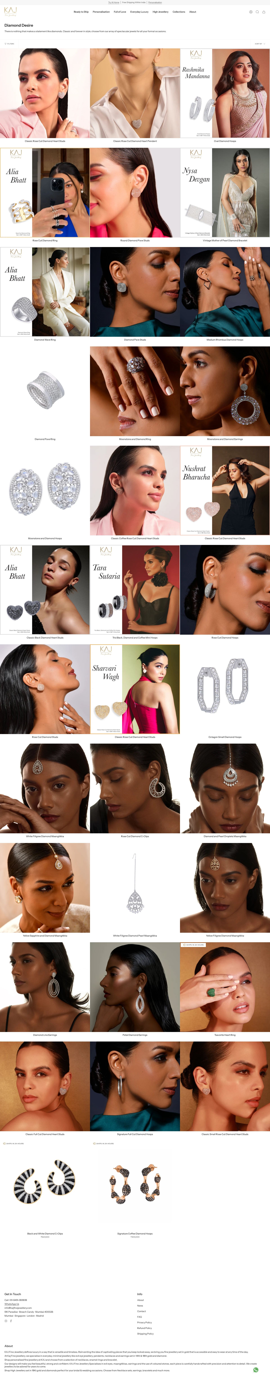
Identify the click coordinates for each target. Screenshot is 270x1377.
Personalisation (155, 2)
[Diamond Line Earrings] (45, 987)
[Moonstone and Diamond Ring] (135, 391)
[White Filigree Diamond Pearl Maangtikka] (135, 888)
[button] (139, 12)
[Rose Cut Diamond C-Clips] (135, 788)
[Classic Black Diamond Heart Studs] (45, 590)
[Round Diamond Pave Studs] (135, 192)
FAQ (139, 1316)
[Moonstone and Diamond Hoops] (45, 490)
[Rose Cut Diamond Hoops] (225, 590)
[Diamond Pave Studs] (135, 292)
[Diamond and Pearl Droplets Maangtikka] (225, 788)
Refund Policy (144, 1328)
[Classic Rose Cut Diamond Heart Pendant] (135, 93)
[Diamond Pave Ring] (45, 391)
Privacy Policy (144, 1322)
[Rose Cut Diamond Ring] (45, 192)
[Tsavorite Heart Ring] (225, 987)
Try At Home (113, 2)
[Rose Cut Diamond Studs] (45, 689)
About (140, 1300)
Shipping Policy (145, 1333)
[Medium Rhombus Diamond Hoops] (225, 292)
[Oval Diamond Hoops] (225, 93)
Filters (10, 44)
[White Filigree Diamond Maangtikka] (45, 788)
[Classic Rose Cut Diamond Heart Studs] (45, 93)
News (140, 1305)
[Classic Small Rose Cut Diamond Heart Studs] (225, 1086)
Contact (141, 1311)
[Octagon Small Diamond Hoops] (225, 689)
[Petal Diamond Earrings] (135, 987)
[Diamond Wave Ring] (45, 292)
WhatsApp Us (11, 1304)
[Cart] (264, 12)
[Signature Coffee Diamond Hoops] (135, 1186)
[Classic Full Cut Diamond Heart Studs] (45, 1086)
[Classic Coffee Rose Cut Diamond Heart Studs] (135, 490)
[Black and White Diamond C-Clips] (45, 1186)
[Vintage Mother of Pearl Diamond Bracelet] (225, 192)
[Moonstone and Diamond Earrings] (225, 391)
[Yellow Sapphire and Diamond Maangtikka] (45, 888)
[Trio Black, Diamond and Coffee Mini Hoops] (135, 590)
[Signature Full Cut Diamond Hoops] (135, 1086)
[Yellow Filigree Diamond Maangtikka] (225, 888)
